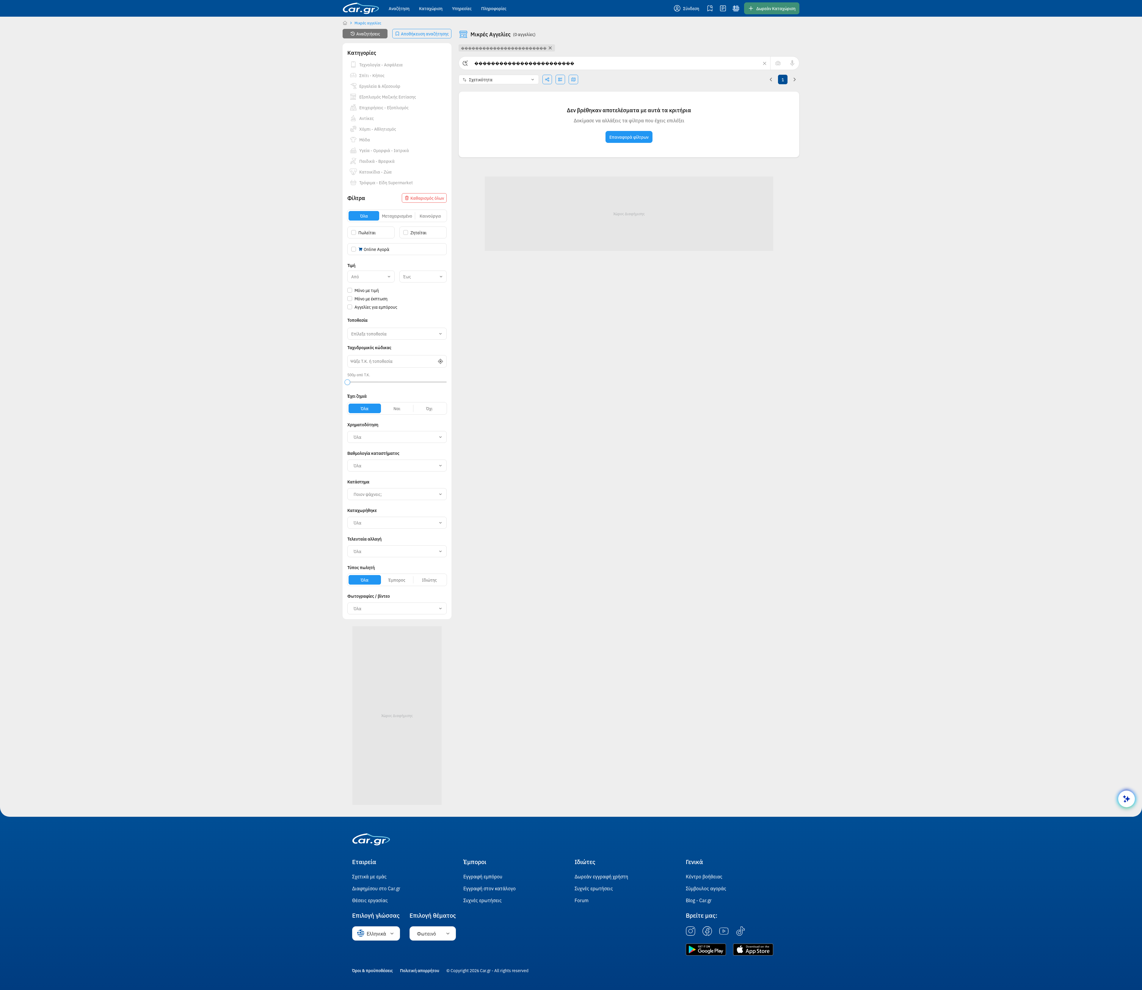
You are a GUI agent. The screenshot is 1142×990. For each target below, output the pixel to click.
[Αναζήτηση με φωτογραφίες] (778, 63)
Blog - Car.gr (699, 900)
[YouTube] (724, 931)
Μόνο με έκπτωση (371, 299)
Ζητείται (418, 232)
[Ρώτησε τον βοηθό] (1126, 799)
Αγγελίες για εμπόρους (375, 307)
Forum (582, 900)
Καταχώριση (431, 8)
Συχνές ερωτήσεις (482, 900)
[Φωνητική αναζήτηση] (792, 63)
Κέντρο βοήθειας (704, 876)
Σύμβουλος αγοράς (706, 888)
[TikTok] (740, 931)
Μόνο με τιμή (366, 290)
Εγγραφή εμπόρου (482, 876)
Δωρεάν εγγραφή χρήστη (601, 876)
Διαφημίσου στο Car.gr (376, 888)
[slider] (347, 382)
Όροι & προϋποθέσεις (372, 970)
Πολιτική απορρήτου (419, 970)
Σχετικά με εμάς (369, 876)
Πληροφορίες (493, 8)
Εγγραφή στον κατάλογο (489, 888)
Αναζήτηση (399, 8)
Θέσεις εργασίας (370, 900)
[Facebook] (707, 931)
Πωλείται (367, 232)
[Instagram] (690, 931)
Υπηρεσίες (462, 8)
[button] (687, 8)
